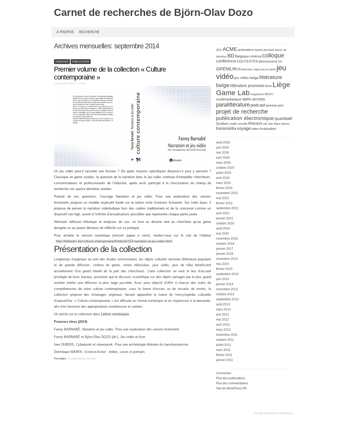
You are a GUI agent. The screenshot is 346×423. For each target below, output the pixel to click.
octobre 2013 (225, 294)
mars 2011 (223, 350)
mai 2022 (222, 198)
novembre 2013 (227, 289)
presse (271, 105)
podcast (258, 105)
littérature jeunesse (247, 85)
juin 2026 (222, 147)
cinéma (255, 56)
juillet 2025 (223, 173)
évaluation (268, 129)
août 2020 (223, 228)
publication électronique (245, 118)
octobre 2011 (225, 340)
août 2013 (223, 304)
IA (239, 69)
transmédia (226, 128)
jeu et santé (269, 69)
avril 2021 (223, 213)
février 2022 (224, 203)
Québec (222, 123)
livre (268, 86)
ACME (230, 49)
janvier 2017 (224, 248)
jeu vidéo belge (246, 78)
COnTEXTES (247, 61)
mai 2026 (222, 152)
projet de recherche (242, 111)
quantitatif (283, 118)
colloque (273, 55)
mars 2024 (223, 183)
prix (281, 105)
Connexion (223, 373)
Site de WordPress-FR (231, 388)
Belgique (242, 56)
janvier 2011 (224, 360)
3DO (219, 49)
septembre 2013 (227, 299)
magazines (257, 94)
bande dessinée (264, 49)
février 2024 (224, 188)
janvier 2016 (224, 254)
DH (280, 61)
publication (80, 61)
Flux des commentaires (232, 383)
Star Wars (274, 123)
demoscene (268, 61)
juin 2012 (222, 314)
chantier (61, 61)
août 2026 (223, 142)
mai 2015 (222, 264)
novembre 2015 (227, 259)
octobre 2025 (225, 168)
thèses (285, 123)
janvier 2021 (224, 218)
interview (247, 69)
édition (255, 128)
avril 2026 (223, 157)
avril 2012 (223, 324)
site (265, 123)
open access (253, 99)
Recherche (89, 32)
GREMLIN (226, 68)
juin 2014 (222, 279)
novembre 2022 (227, 193)
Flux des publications (230, 378)
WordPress (286, 413)
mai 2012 (222, 319)
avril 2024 (223, 178)
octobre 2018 (225, 243)
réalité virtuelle (238, 123)
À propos (65, 32)
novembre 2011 (227, 334)
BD (230, 55)
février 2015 (224, 269)
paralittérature (233, 104)
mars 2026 (223, 162)
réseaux (255, 123)
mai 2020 (222, 233)
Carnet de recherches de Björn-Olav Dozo (153, 12)
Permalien (60, 358)
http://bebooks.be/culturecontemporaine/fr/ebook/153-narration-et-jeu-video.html (114, 241)
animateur (246, 50)
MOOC (269, 94)
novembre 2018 (227, 238)
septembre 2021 (227, 208)
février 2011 (224, 355)
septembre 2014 (227, 274)
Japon (257, 69)
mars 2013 (223, 309)
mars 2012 (223, 329)
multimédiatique (228, 99)
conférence (226, 61)
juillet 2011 (223, 345)
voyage (244, 128)
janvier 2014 (224, 284)
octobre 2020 (225, 223)
